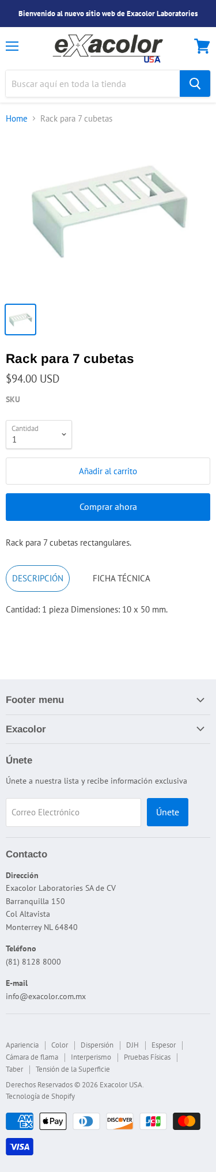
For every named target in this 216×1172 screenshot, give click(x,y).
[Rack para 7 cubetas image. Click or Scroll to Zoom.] (108, 215)
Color (59, 1045)
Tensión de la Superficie (73, 1069)
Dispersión (97, 1045)
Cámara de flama (32, 1057)
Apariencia (22, 1045)
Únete (167, 812)
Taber (14, 1069)
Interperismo (91, 1057)
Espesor (163, 1045)
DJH (132, 1045)
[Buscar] (195, 83)
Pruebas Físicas (147, 1057)
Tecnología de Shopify (40, 1096)
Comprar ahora (108, 506)
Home (17, 118)
